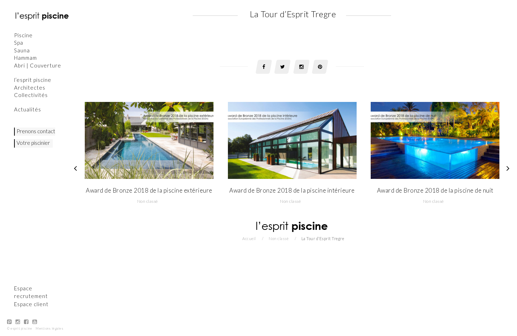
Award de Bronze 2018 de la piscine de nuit (435, 190)
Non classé (147, 201)
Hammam (25, 57)
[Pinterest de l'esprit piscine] (9, 321)
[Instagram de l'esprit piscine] (17, 321)
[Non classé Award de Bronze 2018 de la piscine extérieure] (149, 140)
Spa (18, 42)
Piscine (23, 35)
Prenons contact (36, 131)
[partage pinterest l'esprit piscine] (320, 67)
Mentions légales (49, 328)
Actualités (27, 109)
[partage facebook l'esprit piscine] (264, 67)
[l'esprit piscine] (42, 16)
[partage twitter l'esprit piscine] (282, 67)
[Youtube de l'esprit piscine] (34, 321)
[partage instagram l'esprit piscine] (301, 67)
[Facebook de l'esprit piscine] (26, 321)
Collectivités (31, 95)
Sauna (22, 50)
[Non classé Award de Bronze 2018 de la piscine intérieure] (292, 140)
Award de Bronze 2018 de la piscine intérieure (292, 190)
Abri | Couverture (37, 65)
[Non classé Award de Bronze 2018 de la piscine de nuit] (435, 140)
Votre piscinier (33, 143)
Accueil (249, 238)
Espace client (31, 304)
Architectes (29, 87)
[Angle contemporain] (75, 168)
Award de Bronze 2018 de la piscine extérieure (149, 190)
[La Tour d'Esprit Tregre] (508, 168)
